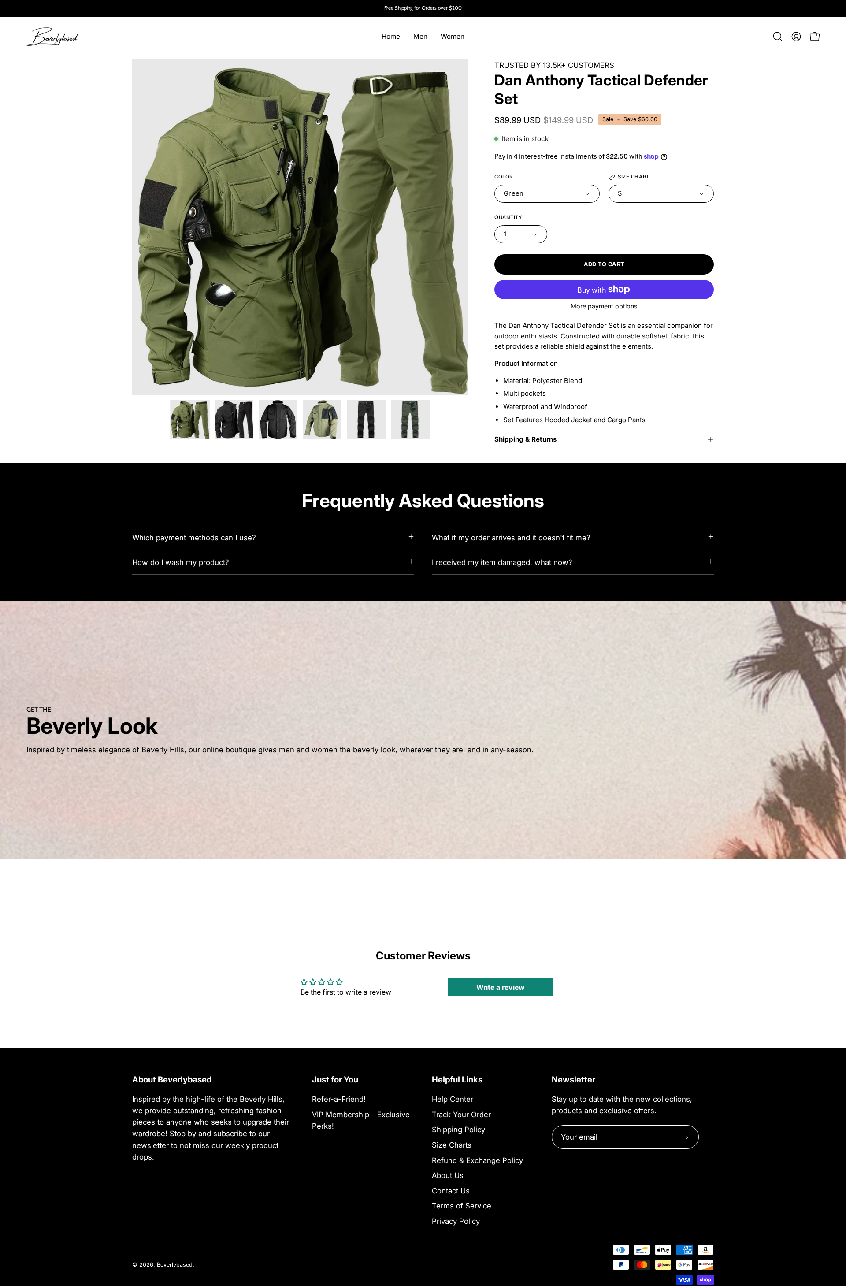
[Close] (544, 561)
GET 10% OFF (423, 700)
